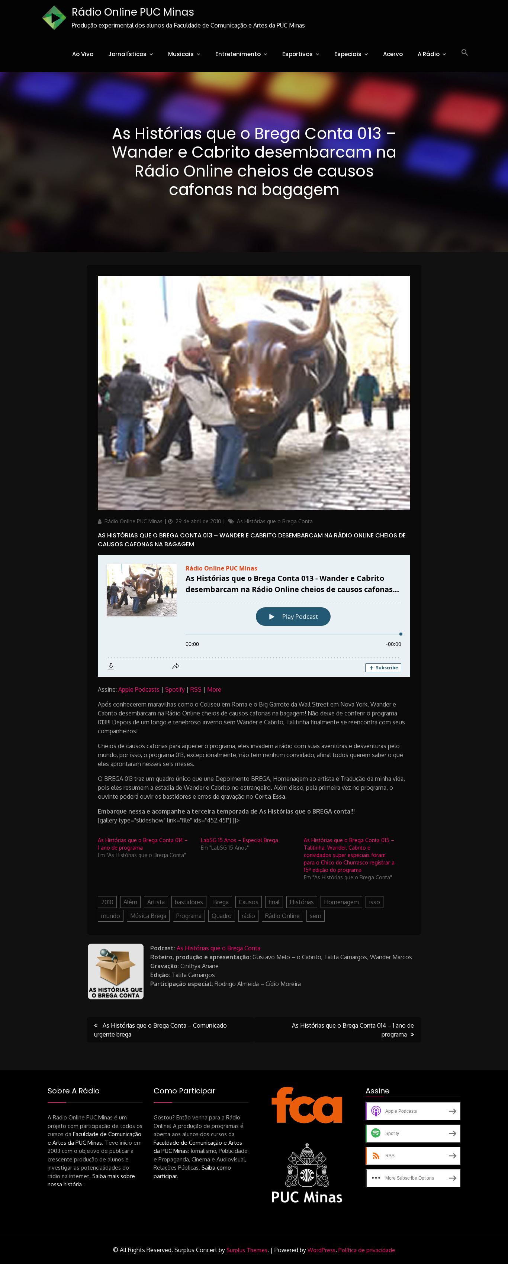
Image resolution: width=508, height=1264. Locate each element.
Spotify (175, 689)
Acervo (393, 54)
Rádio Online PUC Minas (133, 12)
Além (130, 902)
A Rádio (429, 54)
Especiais (347, 54)
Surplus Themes (246, 1250)
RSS (196, 689)
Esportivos (297, 54)
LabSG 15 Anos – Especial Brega (239, 840)
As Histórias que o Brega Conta (275, 521)
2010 (107, 902)
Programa (189, 915)
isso (374, 902)
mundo (110, 915)
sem (315, 915)
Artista (156, 902)
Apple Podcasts (139, 689)
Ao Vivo (82, 54)
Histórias (302, 902)
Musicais (181, 54)
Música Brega (148, 915)
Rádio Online (282, 915)
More (214, 689)
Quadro (222, 915)
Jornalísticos (127, 54)
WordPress (321, 1250)
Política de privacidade (366, 1250)
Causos (248, 902)
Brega (221, 902)
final (274, 902)
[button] (464, 52)
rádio (248, 915)
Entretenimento (238, 54)
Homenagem (341, 902)
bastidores (189, 902)
